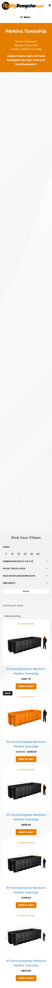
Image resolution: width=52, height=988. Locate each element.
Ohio (28, 45)
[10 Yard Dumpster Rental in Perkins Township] (26, 642)
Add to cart (26, 686)
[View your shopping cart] (49, 5)
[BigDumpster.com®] (23, 5)
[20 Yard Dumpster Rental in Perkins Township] (26, 788)
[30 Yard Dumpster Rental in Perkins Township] (26, 861)
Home (19, 41)
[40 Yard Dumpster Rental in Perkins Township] (26, 934)
